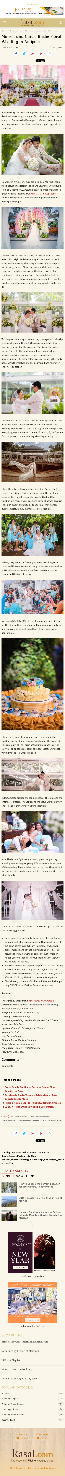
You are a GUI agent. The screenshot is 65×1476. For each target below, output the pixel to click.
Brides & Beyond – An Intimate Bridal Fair (25, 1341)
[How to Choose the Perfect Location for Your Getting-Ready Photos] (9, 1187)
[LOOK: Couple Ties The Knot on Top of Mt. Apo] (9, 1201)
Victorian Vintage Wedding (17, 1369)
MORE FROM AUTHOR (18, 1176)
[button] (60, 22)
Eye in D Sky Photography (42, 193)
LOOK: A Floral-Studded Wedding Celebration (29, 1106)
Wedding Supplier (29, 1398)
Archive (29, 1393)
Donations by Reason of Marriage (20, 1350)
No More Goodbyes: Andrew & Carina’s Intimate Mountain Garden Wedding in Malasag (40, 1215)
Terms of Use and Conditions (42, 1468)
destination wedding (40, 1116)
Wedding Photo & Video (29, 1414)
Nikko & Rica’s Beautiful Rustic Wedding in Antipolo (33, 1102)
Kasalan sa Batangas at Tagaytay (19, 1378)
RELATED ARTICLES (15, 1171)
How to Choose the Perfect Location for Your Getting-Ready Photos (39, 1185)
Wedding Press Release (29, 1404)
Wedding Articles (29, 1409)
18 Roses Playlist (11, 1360)
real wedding (9, 1120)
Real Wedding (29, 1420)
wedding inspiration (52, 1120)
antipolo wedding (19, 1116)
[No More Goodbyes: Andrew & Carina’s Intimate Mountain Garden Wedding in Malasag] (9, 1215)
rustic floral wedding (29, 1120)
